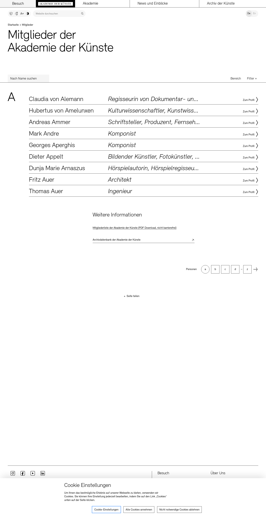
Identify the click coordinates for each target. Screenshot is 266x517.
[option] (205, 269)
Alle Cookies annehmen (139, 509)
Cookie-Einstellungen (106, 509)
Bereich (236, 78)
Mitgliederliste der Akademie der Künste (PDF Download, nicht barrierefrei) (134, 228)
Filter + (252, 78)
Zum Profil (249, 100)
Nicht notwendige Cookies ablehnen (179, 509)
